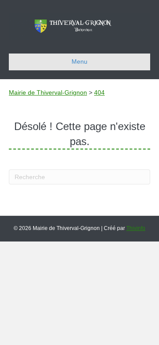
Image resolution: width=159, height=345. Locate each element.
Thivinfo (135, 228)
